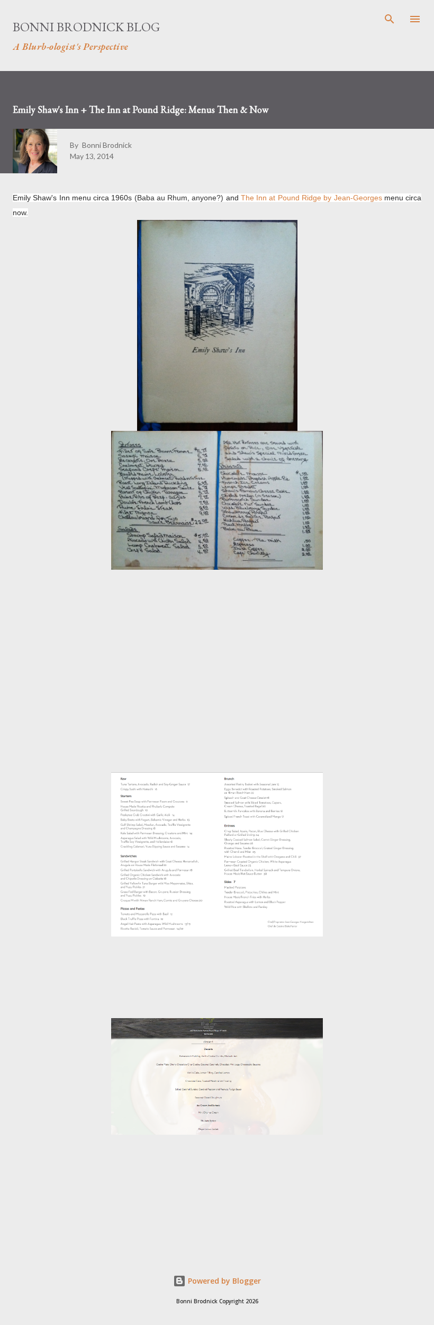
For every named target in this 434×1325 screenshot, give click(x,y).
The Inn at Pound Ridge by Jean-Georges (311, 197)
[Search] (389, 19)
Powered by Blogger (223, 1281)
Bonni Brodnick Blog (86, 27)
